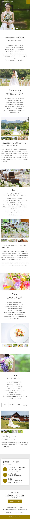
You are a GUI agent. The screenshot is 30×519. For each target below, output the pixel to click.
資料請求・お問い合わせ (15, 516)
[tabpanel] (15, 15)
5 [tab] (17, 28)
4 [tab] (16, 28)
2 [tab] (13, 28)
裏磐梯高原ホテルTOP (12, 507)
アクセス (21, 507)
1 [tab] (12, 28)
